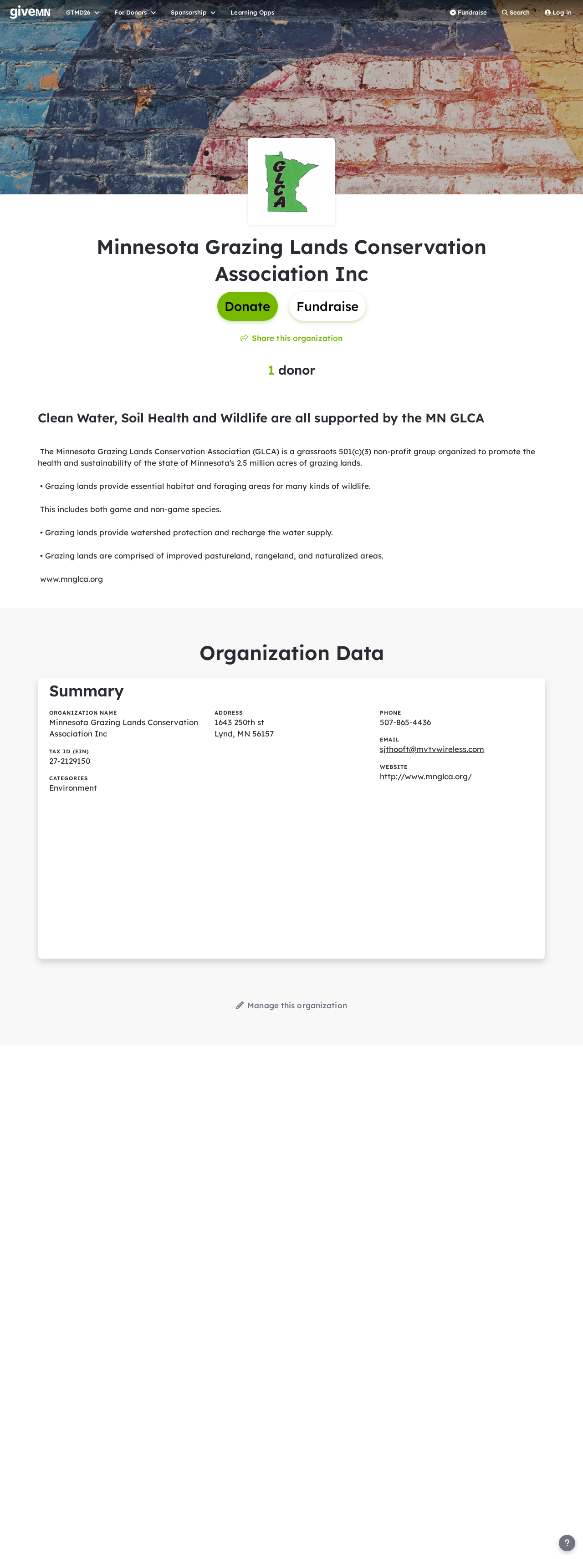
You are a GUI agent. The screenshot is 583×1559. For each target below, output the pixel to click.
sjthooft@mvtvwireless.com (432, 749)
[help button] (567, 1543)
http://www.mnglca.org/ (426, 776)
